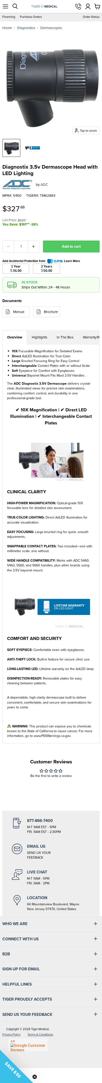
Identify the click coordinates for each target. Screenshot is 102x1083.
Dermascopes (51, 28)
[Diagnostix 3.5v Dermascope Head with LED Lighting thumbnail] (11, 148)
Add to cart (71, 246)
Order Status (91, 17)
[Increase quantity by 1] (34, 246)
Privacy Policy (11, 1034)
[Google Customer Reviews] (27, 1044)
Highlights (39, 337)
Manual (18, 311)
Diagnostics (26, 28)
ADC (44, 184)
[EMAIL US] (51, 852)
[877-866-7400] (51, 826)
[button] (16, 1066)
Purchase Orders (31, 17)
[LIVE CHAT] (51, 877)
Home (7, 28)
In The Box (65, 337)
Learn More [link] (72, 261)
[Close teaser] (34, 1076)
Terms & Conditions (40, 1034)
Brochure (51, 311)
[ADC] (17, 185)
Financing (8, 17)
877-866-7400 (78, 6)
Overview (14, 337)
